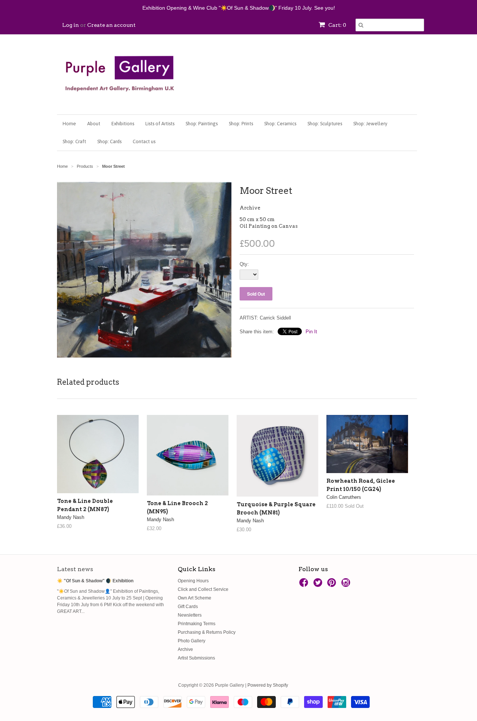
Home (69, 123)
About (93, 123)
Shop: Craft (74, 141)
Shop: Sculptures (324, 123)
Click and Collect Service (203, 589)
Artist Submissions (196, 658)
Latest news (75, 569)
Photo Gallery (191, 640)
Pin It (311, 331)
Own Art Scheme (194, 598)
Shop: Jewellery (370, 123)
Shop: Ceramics (280, 123)
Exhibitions (122, 123)
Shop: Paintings (202, 123)
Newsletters (190, 615)
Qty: (244, 264)
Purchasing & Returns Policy (207, 632)
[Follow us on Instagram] (347, 585)
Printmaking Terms (196, 623)
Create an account (111, 25)
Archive (250, 208)
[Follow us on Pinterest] (332, 585)
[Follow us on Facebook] (304, 585)
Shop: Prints (241, 123)
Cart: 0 (336, 25)
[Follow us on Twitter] (319, 585)
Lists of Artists (159, 123)
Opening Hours (193, 580)
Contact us (144, 141)
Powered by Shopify (267, 685)
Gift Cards (188, 606)
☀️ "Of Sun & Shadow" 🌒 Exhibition (95, 580)
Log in (70, 25)
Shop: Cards (109, 141)
